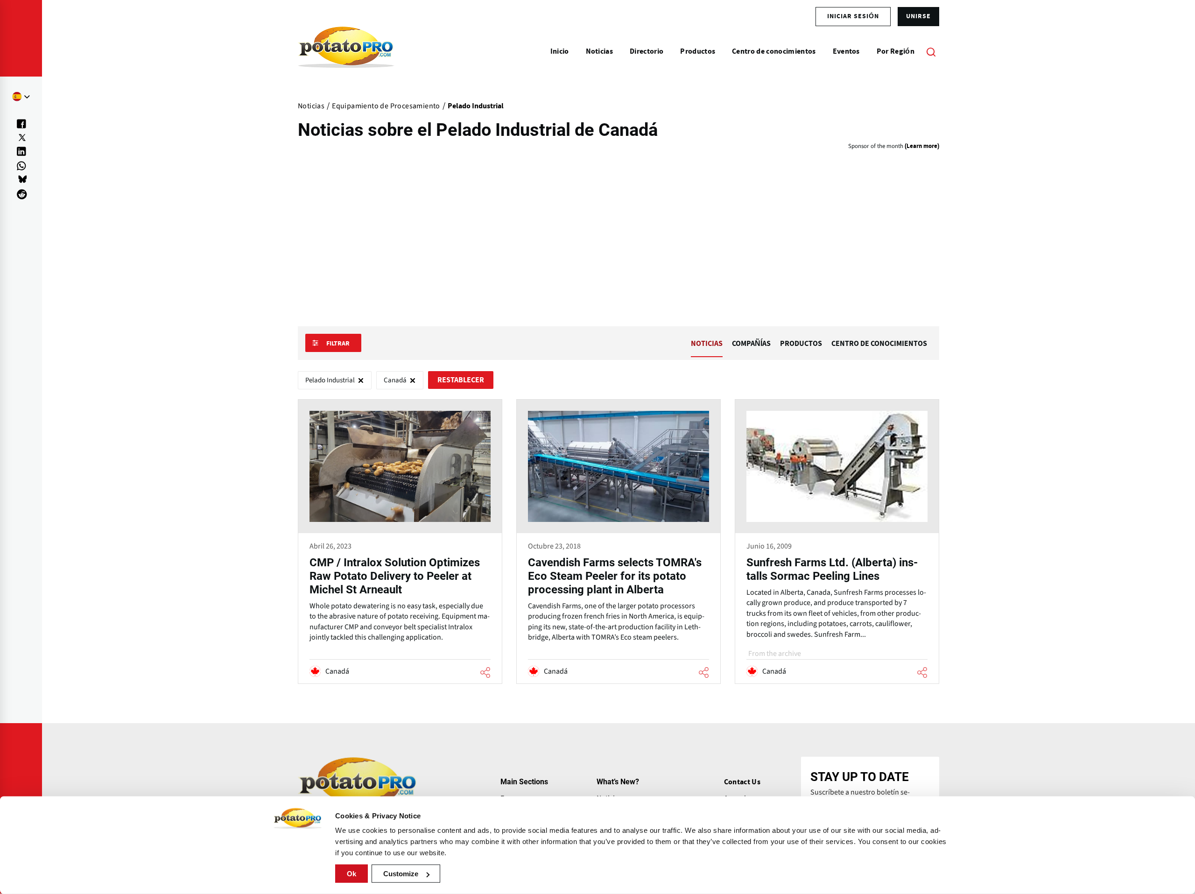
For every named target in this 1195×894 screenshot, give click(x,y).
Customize (400, 874)
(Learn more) (922, 146)
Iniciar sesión (853, 16)
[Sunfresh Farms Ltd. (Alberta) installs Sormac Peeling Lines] (837, 541)
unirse (918, 16)
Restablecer (460, 380)
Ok (351, 874)
